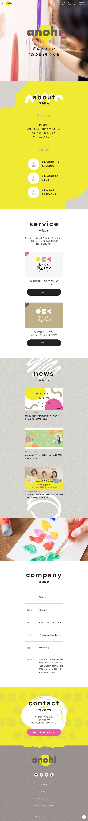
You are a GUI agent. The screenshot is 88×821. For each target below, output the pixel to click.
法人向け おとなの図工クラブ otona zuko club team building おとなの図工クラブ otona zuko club (44, 315)
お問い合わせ (44, 791)
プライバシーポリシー (44, 798)
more (44, 292)
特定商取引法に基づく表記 (44, 805)
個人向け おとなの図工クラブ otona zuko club (44, 265)
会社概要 (44, 784)
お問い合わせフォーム (44, 732)
